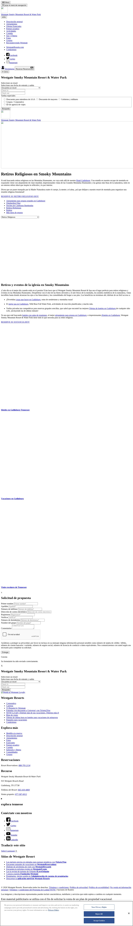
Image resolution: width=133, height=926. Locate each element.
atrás (4, 17)
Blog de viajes (12, 715)
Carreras (9, 706)
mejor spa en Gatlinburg (18, 304)
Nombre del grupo (8, 623)
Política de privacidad (79, 887)
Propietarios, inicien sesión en (37, 876)
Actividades (11, 31)
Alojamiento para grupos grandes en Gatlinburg (25, 201)
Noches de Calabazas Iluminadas (19, 205)
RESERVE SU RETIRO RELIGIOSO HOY (20, 196)
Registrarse (10, 69)
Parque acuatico (12, 29)
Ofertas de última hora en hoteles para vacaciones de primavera (32, 717)
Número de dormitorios (10, 620)
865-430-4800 (24, 790)
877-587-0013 (21, 794)
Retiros (9, 210)
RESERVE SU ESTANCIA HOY (15, 322)
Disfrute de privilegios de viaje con (28, 867)
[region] (66, 913)
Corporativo (11, 703)
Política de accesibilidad (99, 887)
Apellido (4, 606)
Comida (9, 33)
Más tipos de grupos (14, 212)
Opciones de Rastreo (65, 890)
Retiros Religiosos (13, 208)
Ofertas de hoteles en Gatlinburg (102, 308)
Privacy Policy (53, 910)
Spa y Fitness (11, 36)
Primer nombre (7, 603)
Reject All (99, 914)
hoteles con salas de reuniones (34, 315)
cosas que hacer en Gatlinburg (28, 299)
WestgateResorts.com (15, 47)
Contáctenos (11, 49)
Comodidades (12, 752)
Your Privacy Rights (99, 907)
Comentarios (6, 628)
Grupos (9, 40)
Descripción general (14, 22)
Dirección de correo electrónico (14, 612)
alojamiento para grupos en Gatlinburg (71, 315)
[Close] (129, 913)
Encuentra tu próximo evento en (26, 869)
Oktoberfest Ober (13, 203)
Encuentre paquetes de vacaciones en (31, 864)
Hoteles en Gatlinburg (110, 315)
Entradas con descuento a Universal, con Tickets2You (28, 710)
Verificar (4, 617)
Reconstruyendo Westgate (17, 43)
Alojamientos (11, 24)
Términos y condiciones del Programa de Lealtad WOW (32, 890)
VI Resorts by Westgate (16, 708)
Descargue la (28, 878)
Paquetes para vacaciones (16, 720)
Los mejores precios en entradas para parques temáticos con (36, 862)
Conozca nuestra (22, 874)
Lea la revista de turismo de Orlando (27, 871)
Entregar (5, 652)
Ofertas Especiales (13, 26)
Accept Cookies (99, 921)
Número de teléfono (9, 609)
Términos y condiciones (59, 887)
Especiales (10, 743)
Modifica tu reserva (14, 733)
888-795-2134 (24, 765)
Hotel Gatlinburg (83, 180)
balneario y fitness (13, 750)
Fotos (8, 38)
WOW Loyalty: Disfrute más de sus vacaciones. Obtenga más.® (32, 713)
